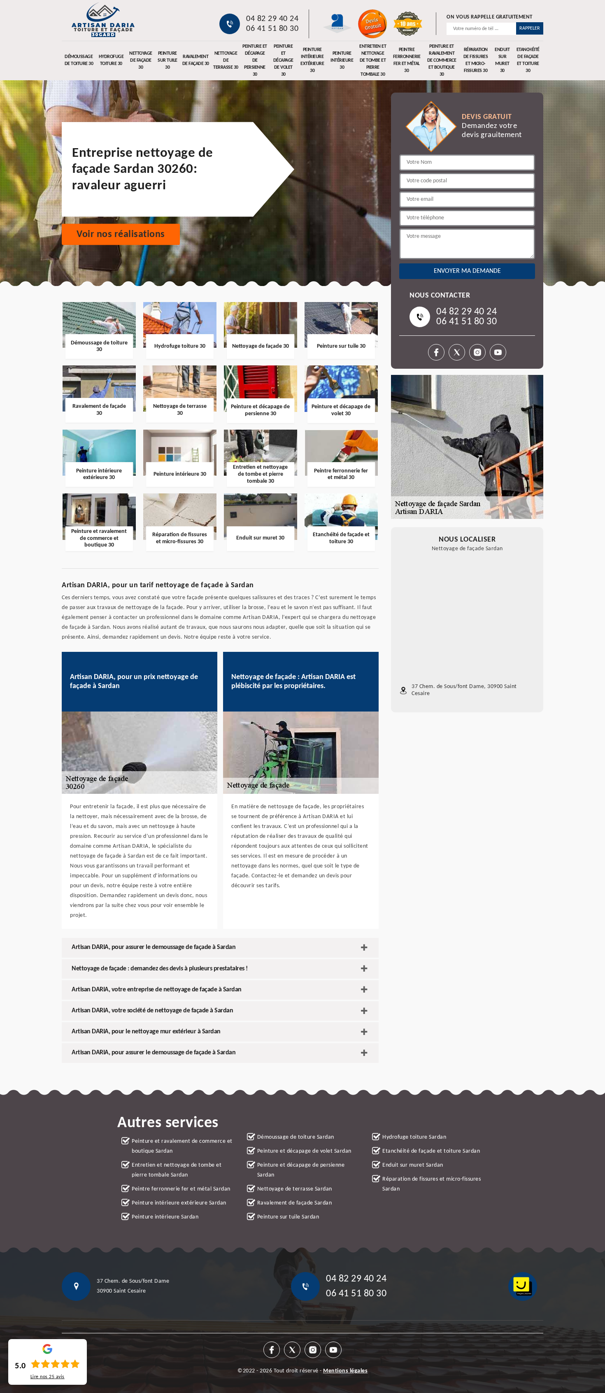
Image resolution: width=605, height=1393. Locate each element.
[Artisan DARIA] (103, 19)
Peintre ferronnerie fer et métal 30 (407, 60)
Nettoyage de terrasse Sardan (294, 1189)
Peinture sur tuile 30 (167, 60)
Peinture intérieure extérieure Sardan (179, 1203)
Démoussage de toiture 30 (79, 60)
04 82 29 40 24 (272, 19)
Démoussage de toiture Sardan (295, 1137)
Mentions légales (345, 1371)
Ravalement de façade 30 (195, 60)
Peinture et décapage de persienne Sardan (301, 1170)
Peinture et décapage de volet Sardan (304, 1151)
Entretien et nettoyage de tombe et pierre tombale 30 (372, 60)
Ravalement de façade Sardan (294, 1203)
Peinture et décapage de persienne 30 (254, 60)
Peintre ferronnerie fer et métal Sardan (181, 1189)
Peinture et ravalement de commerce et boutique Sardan (182, 1146)
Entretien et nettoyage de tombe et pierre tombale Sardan (176, 1170)
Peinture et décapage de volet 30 (283, 60)
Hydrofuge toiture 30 (111, 60)
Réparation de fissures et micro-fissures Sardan (431, 1184)
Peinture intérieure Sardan (165, 1217)
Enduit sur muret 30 (502, 60)
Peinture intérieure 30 (341, 60)
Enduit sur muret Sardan (412, 1165)
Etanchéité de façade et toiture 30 (528, 60)
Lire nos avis (47, 1376)
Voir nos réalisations (121, 235)
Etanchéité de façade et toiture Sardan (431, 1151)
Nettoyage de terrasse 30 (225, 60)
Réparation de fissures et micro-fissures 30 (475, 60)
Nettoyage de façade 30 (140, 60)
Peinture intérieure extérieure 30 (312, 60)
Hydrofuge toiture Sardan (414, 1137)
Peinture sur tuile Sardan (288, 1217)
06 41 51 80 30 (272, 29)
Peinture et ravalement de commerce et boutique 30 (441, 60)
